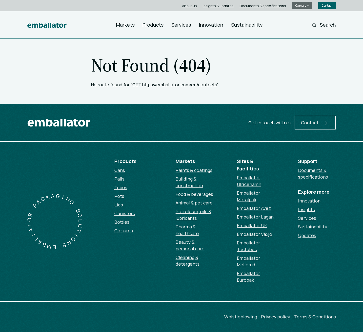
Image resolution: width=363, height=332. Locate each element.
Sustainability (247, 24)
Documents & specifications (263, 5)
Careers (300, 5)
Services (181, 24)
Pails (119, 179)
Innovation (211, 24)
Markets (125, 24)
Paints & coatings (194, 170)
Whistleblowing (240, 317)
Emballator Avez (254, 208)
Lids (118, 205)
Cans (119, 170)
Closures (123, 231)
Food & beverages (194, 194)
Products (152, 24)
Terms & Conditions (315, 317)
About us (189, 5)
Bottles (121, 222)
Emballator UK (252, 225)
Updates (307, 235)
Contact (327, 5)
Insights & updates (218, 5)
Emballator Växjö (254, 234)
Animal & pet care (194, 203)
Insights (306, 209)
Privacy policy (275, 317)
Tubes (120, 187)
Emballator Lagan (255, 217)
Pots (119, 196)
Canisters (124, 213)
